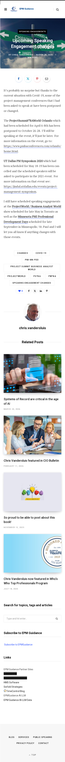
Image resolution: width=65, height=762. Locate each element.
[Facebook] (18, 78)
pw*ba (52, 276)
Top (33, 755)
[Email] (46, 78)
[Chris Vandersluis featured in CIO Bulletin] (32, 435)
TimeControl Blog (15, 691)
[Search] (56, 9)
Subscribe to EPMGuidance (18, 644)
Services (23, 737)
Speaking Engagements (32, 31)
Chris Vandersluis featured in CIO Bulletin (31, 460)
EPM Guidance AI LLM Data (18, 700)
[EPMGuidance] (23, 9)
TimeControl (10, 673)
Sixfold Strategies (13, 686)
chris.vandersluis (22, 55)
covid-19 (41, 253)
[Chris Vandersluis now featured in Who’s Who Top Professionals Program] (32, 553)
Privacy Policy (25, 743)
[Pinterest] (37, 78)
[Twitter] (28, 78)
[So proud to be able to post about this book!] (32, 492)
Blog (11, 737)
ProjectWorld (17, 276)
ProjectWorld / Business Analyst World (36, 206)
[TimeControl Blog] (5, 691)
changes (22, 253)
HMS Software (11, 682)
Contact (43, 743)
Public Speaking (42, 737)
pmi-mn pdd (32, 260)
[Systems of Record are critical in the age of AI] (32, 373)
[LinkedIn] (41, 290)
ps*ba (37, 276)
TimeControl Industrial (15, 678)
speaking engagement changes (31, 283)
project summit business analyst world (31, 268)
